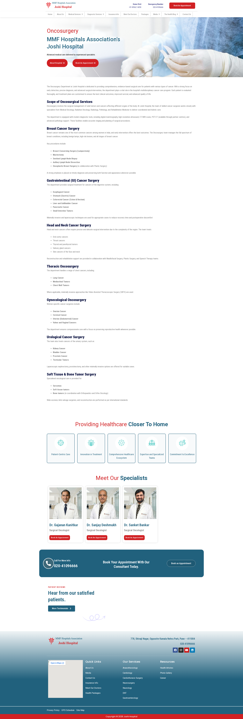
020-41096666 (155, 5)
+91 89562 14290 (135, 5)
